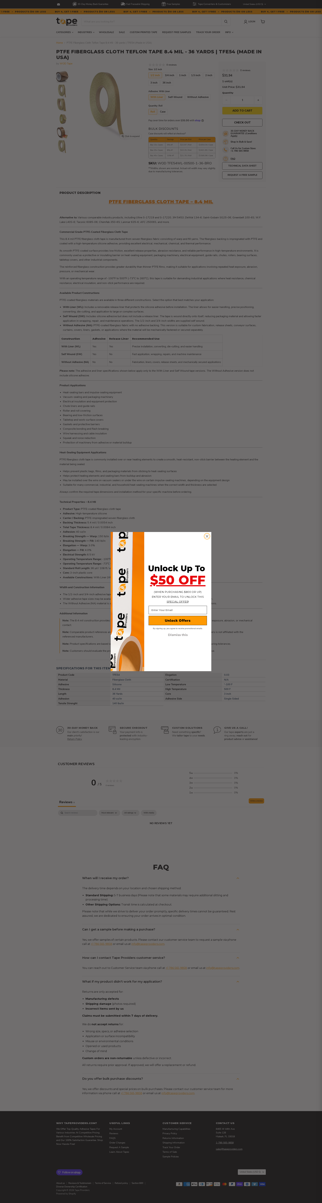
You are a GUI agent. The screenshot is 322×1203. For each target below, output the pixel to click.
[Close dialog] (207, 536)
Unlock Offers (178, 620)
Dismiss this (178, 635)
